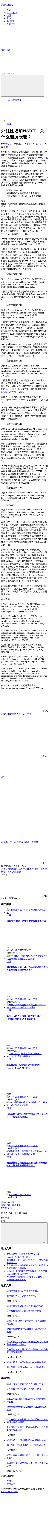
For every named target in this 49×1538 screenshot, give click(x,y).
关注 (45, 1243)
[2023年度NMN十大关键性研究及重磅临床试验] (27, 1324)
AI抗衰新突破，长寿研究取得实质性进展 (26, 921)
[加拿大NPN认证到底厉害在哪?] (22, 1291)
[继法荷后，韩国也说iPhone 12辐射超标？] (27, 1362)
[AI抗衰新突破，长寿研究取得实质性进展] (27, 912)
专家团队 (11, 24)
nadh (8, 206)
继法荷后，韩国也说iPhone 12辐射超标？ (26, 1367)
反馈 (9, 18)
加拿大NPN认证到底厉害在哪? (21, 1296)
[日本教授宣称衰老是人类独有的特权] (25, 1306)
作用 (9, 15)
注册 (8, 50)
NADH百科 (12, 12)
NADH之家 (6, 144)
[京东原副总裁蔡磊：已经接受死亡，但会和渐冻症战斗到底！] (27, 1344)
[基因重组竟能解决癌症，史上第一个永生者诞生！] (27, 1458)
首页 (9, 10)
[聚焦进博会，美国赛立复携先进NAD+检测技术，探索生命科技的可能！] (27, 1154)
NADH (4, 392)
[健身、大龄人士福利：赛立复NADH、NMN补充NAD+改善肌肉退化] (27, 1007)
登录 (3, 50)
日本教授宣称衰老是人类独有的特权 (24, 1311)
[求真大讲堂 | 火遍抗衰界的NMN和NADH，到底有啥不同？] (27, 1056)
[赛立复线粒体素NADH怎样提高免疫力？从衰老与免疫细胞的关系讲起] (27, 959)
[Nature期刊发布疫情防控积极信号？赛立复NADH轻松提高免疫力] (27, 1105)
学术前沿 (11, 21)
